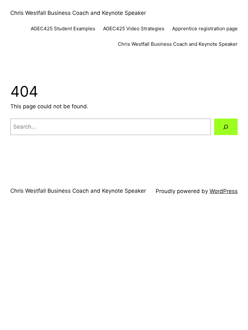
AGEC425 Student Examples (63, 28)
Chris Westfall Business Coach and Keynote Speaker (78, 13)
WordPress (224, 191)
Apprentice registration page (205, 28)
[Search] (226, 127)
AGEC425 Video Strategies (133, 28)
